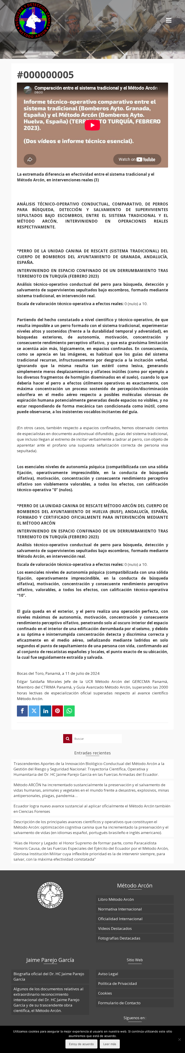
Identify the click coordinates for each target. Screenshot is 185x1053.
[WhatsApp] (69, 711)
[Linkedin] (45, 711)
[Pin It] (57, 711)
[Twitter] (34, 711)
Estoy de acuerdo (81, 1044)
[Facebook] (22, 711)
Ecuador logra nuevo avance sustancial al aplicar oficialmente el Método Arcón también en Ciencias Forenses (92, 808)
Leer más (109, 1044)
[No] (179, 1039)
